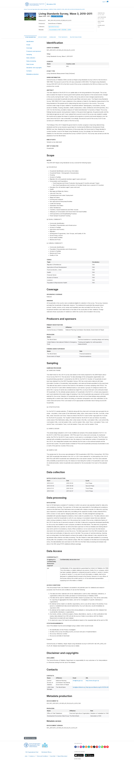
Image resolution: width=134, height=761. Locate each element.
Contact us (32, 756)
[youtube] (107, 746)
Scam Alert (52, 756)
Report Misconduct (62, 756)
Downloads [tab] (52, 37)
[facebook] (75, 746)
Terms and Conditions (42, 756)
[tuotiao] (97, 746)
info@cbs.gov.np (78, 680)
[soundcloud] (91, 746)
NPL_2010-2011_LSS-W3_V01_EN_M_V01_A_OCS (73, 9)
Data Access (30, 64)
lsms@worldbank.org (79, 687)
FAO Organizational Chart (32, 752)
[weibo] (105, 746)
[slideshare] (89, 746)
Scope (28, 44)
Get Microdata (58, 16)
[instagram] (81, 746)
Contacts (29, 71)
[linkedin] (83, 746)
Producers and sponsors (33, 51)
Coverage (29, 48)
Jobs (26, 756)
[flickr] (78, 746)
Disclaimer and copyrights (34, 67)
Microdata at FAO (51, 4)
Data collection (30, 58)
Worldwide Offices (46, 752)
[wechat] (102, 746)
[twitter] (99, 746)
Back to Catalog (31, 738)
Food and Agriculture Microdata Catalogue (38, 9)
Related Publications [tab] (76, 37)
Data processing (31, 61)
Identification (30, 41)
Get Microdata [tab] (63, 37)
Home (25, 9)
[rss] (86, 746)
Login (103, 1)
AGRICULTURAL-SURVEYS (55, 9)
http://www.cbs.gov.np (92, 680)
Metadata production (32, 74)
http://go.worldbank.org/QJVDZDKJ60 (97, 687)
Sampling (29, 54)
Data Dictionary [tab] (42, 37)
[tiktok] (94, 746)
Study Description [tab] (30, 37)
